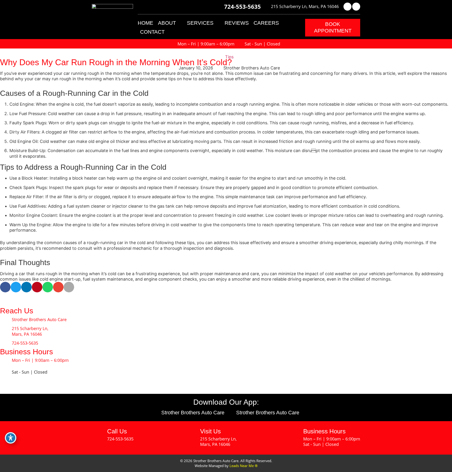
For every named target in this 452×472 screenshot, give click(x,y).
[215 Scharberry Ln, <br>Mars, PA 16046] (6, 331)
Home (145, 23)
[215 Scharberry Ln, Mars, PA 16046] (267, 6)
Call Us (117, 431)
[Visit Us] (191, 434)
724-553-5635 (242, 6)
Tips (229, 56)
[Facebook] (347, 7)
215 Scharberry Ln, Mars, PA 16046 (305, 6)
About (167, 23)
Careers (266, 23)
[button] (332, 27)
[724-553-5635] (219, 6)
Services (200, 23)
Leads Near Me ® (244, 465)
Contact (152, 32)
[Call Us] (98, 434)
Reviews (237, 23)
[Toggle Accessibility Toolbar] (10, 438)
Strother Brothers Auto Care (39, 319)
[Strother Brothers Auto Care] (6, 320)
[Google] (356, 7)
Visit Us (210, 431)
